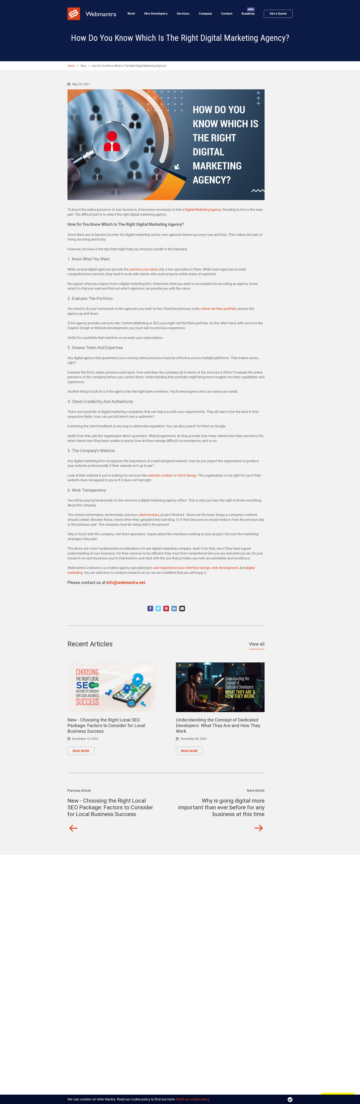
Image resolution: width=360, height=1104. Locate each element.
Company (205, 13)
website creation (160, 475)
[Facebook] (150, 608)
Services (183, 13)
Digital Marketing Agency (203, 210)
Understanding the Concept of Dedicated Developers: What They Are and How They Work (218, 725)
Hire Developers (156, 13)
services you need (143, 269)
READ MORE (81, 751)
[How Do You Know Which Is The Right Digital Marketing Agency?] (166, 608)
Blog (83, 65)
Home (71, 65)
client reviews (148, 515)
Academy (248, 13)
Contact (226, 13)
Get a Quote (278, 13)
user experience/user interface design (181, 568)
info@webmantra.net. (126, 582)
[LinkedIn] (174, 608)
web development (225, 568)
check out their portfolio (218, 309)
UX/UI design (187, 475)
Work (131, 13)
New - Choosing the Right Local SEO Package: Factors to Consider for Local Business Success (106, 725)
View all (257, 644)
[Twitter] (158, 608)
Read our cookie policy (193, 1099)
